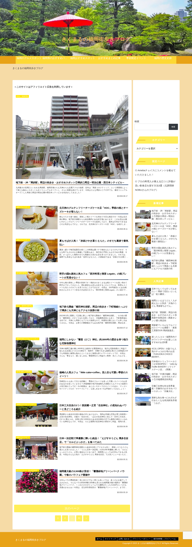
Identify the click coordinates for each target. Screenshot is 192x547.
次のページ (72, 508)
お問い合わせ (124, 539)
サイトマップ (110, 539)
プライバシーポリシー (141, 539)
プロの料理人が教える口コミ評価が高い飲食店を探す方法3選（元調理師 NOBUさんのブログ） (155, 185)
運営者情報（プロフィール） (165, 539)
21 (79, 518)
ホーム (99, 539)
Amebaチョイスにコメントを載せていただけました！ (155, 172)
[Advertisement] (156, 99)
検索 (137, 121)
